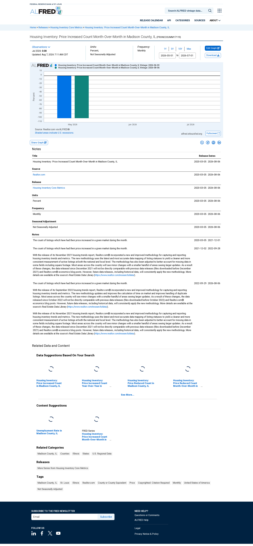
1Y (165, 48)
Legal (137, 528)
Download (211, 55)
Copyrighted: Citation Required (154, 482)
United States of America (197, 482)
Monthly (177, 482)
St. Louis (64, 482)
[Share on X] (202, 142)
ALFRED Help (141, 520)
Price (132, 482)
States (86, 453)
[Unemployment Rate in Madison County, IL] (51, 419)
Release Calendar (151, 20)
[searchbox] (189, 11)
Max (189, 48)
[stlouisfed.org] (46, 3)
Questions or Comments (147, 515)
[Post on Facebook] (208, 142)
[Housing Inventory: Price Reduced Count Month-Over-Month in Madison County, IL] (187, 369)
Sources (199, 20)
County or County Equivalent (112, 482)
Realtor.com (39, 174)
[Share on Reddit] (213, 142)
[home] (46, 11)
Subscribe (106, 516)
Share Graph (37, 142)
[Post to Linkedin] (219, 142)
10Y (180, 48)
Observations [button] (40, 47)
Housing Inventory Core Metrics (66, 27)
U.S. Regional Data (101, 453)
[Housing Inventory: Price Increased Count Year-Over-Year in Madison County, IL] (96, 369)
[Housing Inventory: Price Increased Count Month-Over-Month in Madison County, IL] (96, 419)
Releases (43, 27)
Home (33, 27)
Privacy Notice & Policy (147, 534)
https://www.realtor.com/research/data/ (114, 275)
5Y (172, 48)
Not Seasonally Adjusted (49, 489)
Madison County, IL (47, 453)
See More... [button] (127, 394)
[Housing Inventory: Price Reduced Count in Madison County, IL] (142, 369)
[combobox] (189, 10)
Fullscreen (212, 133)
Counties (64, 453)
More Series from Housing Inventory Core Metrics (62, 468)
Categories (182, 20)
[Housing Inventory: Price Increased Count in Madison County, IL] (51, 369)
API (169, 20)
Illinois (76, 453)
